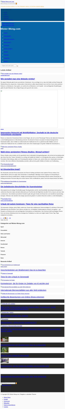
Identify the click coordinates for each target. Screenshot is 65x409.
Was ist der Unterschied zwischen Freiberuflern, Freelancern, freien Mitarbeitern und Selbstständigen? (28, 308)
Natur (6, 61)
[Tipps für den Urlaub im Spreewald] (7, 273)
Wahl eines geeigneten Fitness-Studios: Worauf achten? (25, 152)
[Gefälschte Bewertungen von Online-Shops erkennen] (15, 293)
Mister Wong (7, 397)
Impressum (6, 16)
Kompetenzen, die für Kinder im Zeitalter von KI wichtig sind (25, 283)
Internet (6, 45)
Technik (6, 55)
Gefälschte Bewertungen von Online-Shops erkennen (22, 297)
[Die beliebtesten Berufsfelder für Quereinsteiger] (13, 181)
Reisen (6, 52)
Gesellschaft (8, 48)
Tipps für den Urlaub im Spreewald (15, 277)
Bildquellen (6, 18)
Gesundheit (7, 36)
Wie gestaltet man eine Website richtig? (18, 79)
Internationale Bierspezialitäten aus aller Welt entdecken (23, 290)
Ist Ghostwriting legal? (10, 169)
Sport (6, 33)
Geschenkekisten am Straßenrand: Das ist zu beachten (23, 270)
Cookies (5, 14)
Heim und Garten (9, 39)
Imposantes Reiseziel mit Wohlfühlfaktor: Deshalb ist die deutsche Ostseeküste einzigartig (29, 134)
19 (7, 218)
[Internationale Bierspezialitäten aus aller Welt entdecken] (16, 287)
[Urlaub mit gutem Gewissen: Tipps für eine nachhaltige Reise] (6, 198)
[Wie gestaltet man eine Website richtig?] (11, 73)
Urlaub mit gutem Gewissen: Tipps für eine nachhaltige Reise (27, 204)
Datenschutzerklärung (8, 20)
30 (10, 218)
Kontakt (5, 12)
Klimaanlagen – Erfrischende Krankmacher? (19, 322)
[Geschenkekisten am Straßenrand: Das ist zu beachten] (10, 264)
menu (42, 6)
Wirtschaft (7, 42)
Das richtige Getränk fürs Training (14, 316)
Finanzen (6, 58)
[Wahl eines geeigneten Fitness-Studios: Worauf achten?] (11, 146)
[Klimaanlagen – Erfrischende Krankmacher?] (4, 319)
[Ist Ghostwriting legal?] (7, 164)
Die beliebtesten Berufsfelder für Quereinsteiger (21, 187)
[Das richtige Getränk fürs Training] (7, 312)
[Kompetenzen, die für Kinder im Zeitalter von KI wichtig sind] (8, 280)
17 (3, 218)
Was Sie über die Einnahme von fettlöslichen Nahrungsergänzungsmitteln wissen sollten (30, 330)
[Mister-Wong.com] (7, 1)
